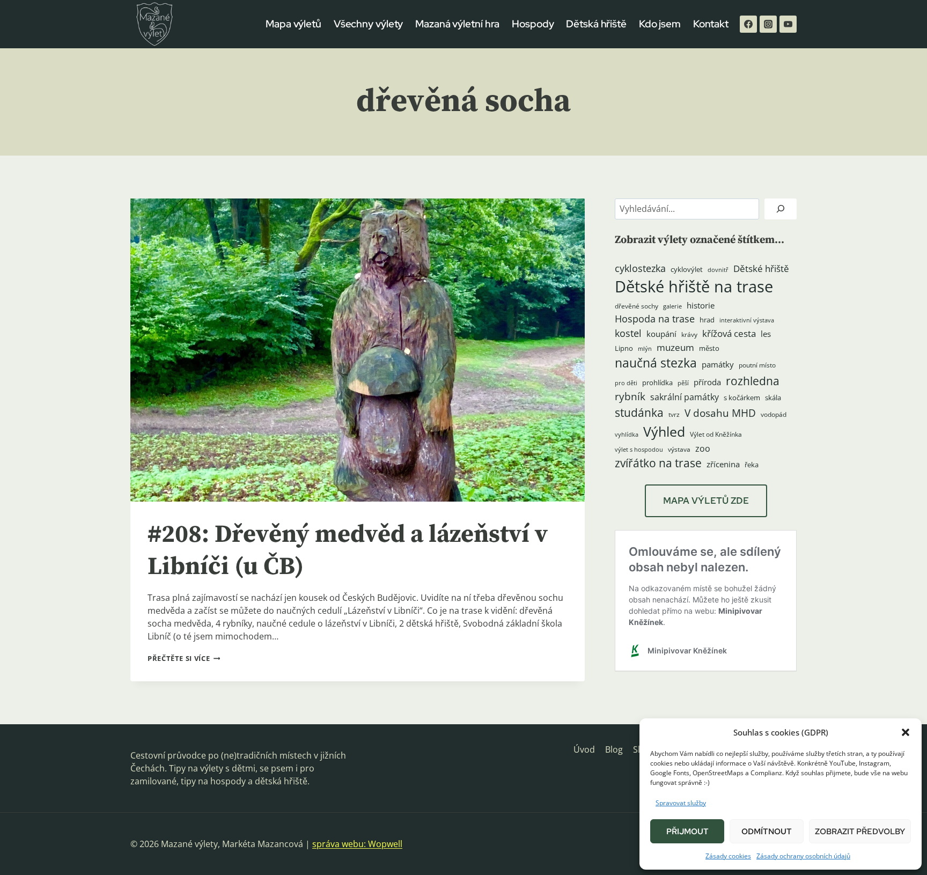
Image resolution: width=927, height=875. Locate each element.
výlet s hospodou (639, 449)
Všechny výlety (368, 24)
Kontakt (711, 24)
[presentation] (357, 350)
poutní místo (757, 365)
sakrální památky (684, 397)
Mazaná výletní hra (457, 24)
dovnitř (718, 270)
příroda (707, 382)
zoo (702, 448)
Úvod (584, 749)
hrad (707, 320)
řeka (752, 464)
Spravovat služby (681, 802)
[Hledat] (780, 208)
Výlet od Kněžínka (716, 434)
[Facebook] (748, 24)
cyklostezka (640, 268)
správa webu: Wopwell (357, 844)
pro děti (626, 383)
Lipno (624, 348)
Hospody (533, 24)
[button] (905, 732)
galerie (672, 306)
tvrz (674, 414)
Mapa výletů (293, 24)
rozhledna (752, 380)
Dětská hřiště (596, 24)
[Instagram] (768, 24)
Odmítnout (766, 831)
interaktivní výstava (746, 320)
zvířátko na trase (658, 462)
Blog (614, 749)
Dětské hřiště (761, 268)
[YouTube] (788, 24)
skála (773, 397)
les (766, 333)
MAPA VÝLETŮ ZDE (706, 500)
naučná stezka (656, 363)
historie (701, 305)
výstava (679, 449)
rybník (630, 396)
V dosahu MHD (720, 413)
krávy (689, 334)
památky (718, 364)
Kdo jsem (660, 24)
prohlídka (657, 382)
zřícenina (723, 464)
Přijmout (687, 831)
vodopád (773, 414)
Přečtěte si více (184, 658)
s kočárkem (742, 397)
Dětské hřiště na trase (694, 286)
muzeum (675, 347)
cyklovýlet (687, 269)
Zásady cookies (728, 856)
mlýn (645, 348)
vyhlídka (626, 434)
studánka (639, 412)
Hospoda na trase (655, 318)
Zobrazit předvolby (860, 831)
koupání (661, 333)
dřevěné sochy (636, 306)
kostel (628, 333)
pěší (683, 383)
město (709, 348)
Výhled (664, 431)
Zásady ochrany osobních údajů (803, 856)
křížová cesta (729, 333)
